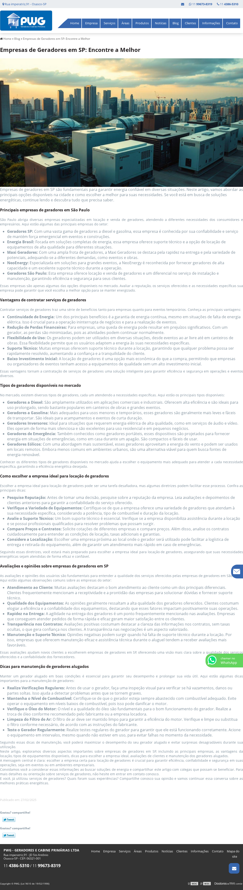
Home (74, 23)
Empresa (91, 23)
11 (228, 4)
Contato (232, 23)
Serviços (109, 23)
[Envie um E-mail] (182, 4)
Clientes (190, 23)
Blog (176, 23)
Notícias (160, 23)
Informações (211, 23)
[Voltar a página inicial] (26, 20)
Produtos (142, 23)
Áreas (125, 23)
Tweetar (8, 819)
